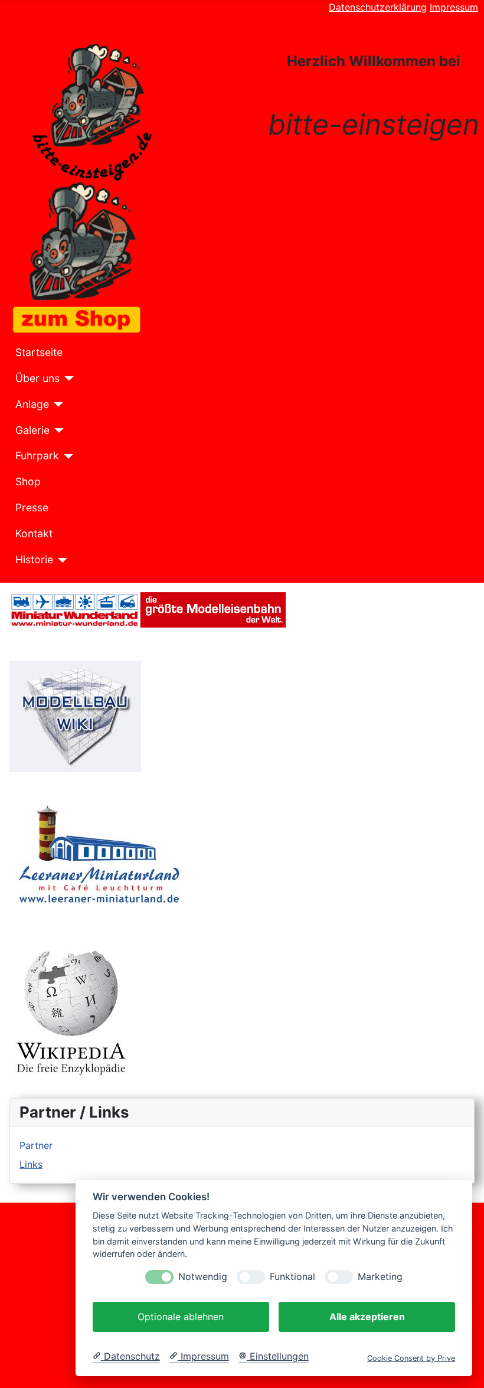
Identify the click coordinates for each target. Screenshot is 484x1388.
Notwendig (202, 1276)
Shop (28, 481)
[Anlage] (56, 404)
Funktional (292, 1276)
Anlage (32, 404)
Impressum (454, 7)
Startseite (39, 352)
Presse (31, 507)
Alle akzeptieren (367, 1316)
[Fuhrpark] (66, 456)
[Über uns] (67, 378)
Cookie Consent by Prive (411, 1358)
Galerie (32, 430)
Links (30, 1164)
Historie (34, 559)
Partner (36, 1145)
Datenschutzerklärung (378, 7)
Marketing (380, 1276)
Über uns (37, 378)
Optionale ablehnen (181, 1316)
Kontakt (34, 533)
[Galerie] (57, 430)
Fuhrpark (37, 455)
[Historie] (60, 560)
